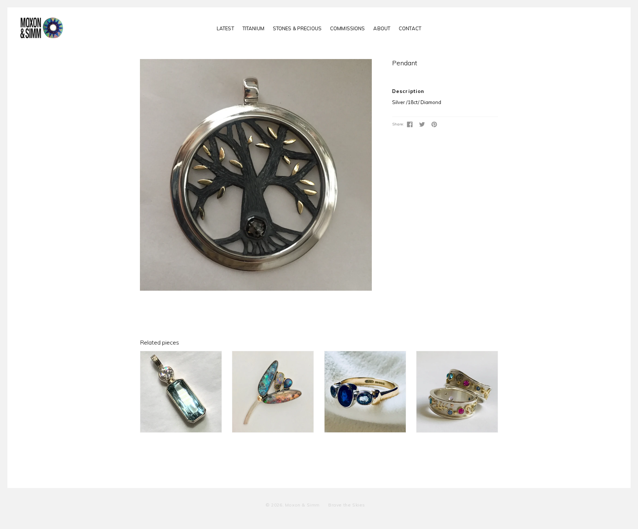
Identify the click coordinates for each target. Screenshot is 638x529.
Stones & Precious (297, 28)
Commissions (347, 28)
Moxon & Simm (302, 505)
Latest (225, 28)
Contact (410, 28)
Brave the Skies (346, 505)
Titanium (253, 28)
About (381, 28)
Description (408, 91)
